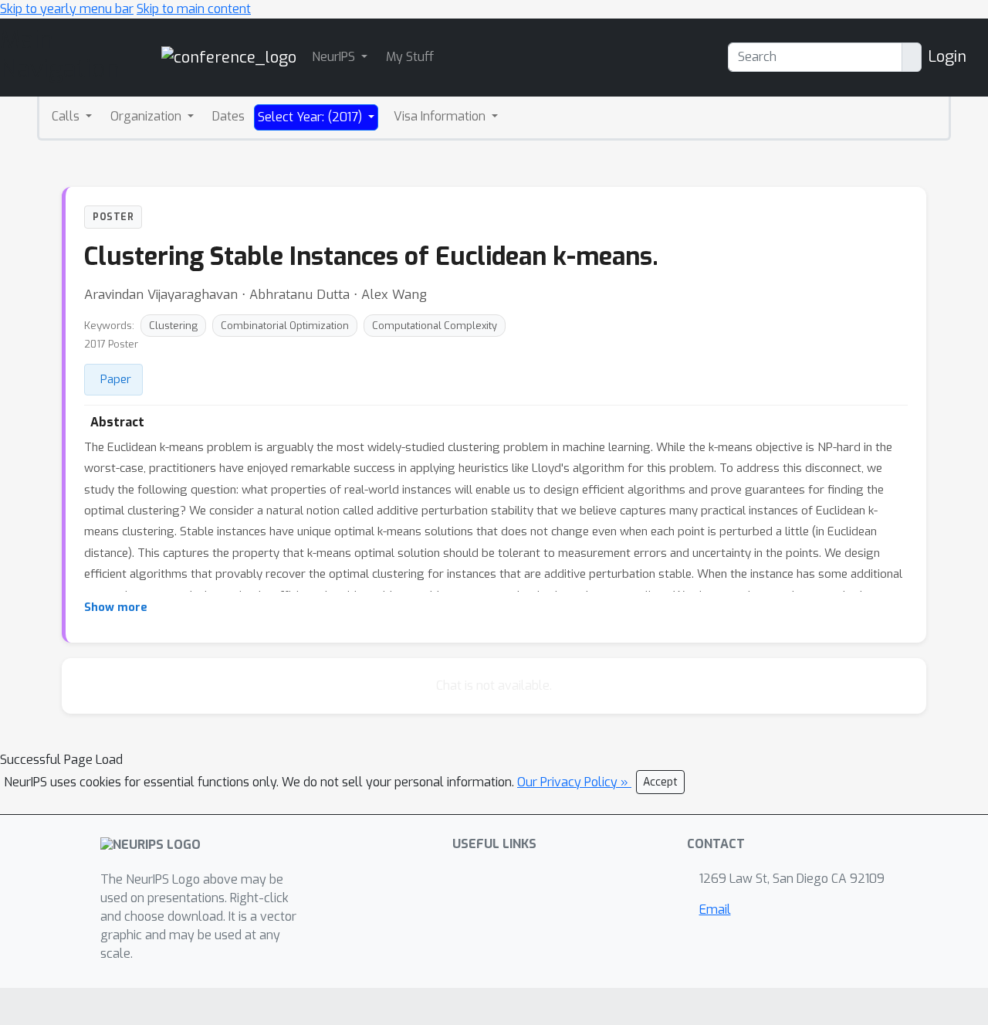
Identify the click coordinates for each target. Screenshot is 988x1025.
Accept (660, 782)
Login (947, 56)
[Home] (228, 56)
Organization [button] (147, 116)
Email (715, 909)
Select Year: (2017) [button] (311, 117)
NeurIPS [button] (335, 57)
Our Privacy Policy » (574, 782)
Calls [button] (67, 116)
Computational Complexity (434, 325)
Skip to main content (194, 9)
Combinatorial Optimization (285, 325)
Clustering (173, 325)
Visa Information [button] (441, 116)
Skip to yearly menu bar (67, 9)
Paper (115, 379)
